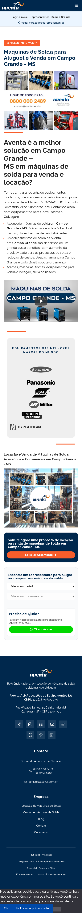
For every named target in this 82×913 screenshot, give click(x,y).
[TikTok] (63, 724)
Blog (41, 819)
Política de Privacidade (41, 854)
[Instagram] (30, 724)
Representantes (39, 17)
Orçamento (41, 832)
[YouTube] (52, 724)
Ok (6, 908)
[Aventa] (13, 5)
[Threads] (30, 735)
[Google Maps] (51, 735)
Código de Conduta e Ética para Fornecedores (41, 861)
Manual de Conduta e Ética (41, 868)
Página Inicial (20, 17)
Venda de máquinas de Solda (41, 812)
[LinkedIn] (41, 724)
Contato (41, 825)
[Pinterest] (41, 735)
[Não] (57, 909)
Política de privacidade (32, 908)
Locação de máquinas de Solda (41, 805)
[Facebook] (19, 724)
